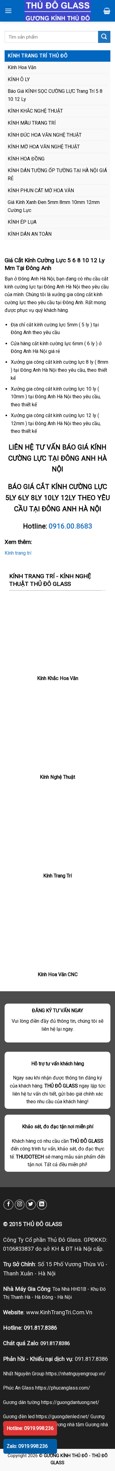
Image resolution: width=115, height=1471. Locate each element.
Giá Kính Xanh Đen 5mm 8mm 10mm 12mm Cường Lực (54, 206)
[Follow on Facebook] (8, 1205)
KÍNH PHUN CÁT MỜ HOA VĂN (41, 190)
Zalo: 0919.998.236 (27, 1446)
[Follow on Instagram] (20, 1205)
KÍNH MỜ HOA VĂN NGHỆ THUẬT (44, 147)
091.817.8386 (40, 1327)
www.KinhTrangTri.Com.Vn (59, 1312)
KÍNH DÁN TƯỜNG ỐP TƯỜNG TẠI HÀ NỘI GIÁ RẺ (57, 174)
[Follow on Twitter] (31, 1205)
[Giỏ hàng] (106, 11)
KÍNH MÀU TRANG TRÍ (32, 123)
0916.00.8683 (70, 526)
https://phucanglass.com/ (62, 1388)
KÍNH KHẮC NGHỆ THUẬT (35, 111)
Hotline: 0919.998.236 (30, 1428)
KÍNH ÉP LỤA (22, 222)
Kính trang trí (18, 553)
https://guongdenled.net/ (62, 1416)
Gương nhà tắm (68, 1424)
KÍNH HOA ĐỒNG (26, 159)
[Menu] (8, 10)
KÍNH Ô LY (19, 79)
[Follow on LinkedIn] (42, 1205)
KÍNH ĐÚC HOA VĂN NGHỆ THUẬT (45, 135)
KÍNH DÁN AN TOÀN (30, 234)
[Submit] (104, 37)
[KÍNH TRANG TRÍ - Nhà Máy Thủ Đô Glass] (58, 11)
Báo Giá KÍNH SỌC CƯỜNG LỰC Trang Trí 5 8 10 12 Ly (55, 95)
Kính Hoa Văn (22, 67)
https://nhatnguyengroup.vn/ (76, 1374)
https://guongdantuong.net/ (70, 1402)
